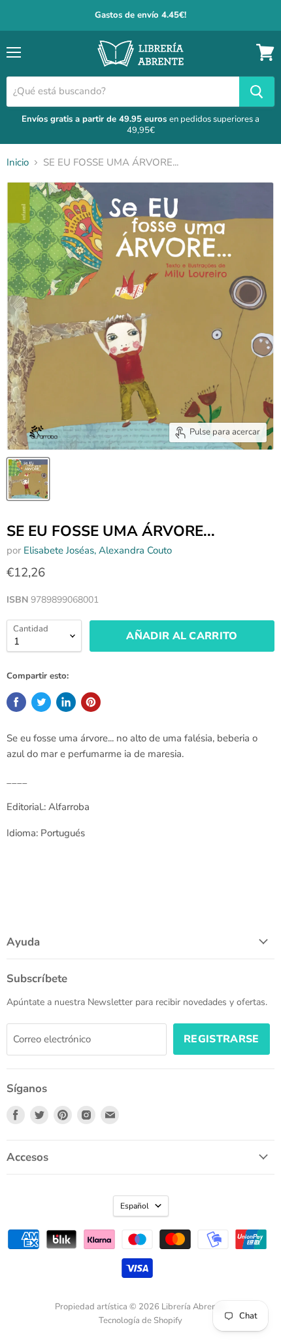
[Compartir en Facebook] (16, 702)
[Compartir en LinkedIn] (66, 702)
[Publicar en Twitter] (41, 702)
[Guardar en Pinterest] (91, 702)
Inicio (18, 162)
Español (134, 1206)
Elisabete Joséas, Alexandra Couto (98, 550)
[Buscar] (256, 92)
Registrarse (221, 1039)
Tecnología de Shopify (140, 1320)
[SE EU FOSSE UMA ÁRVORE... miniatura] (28, 479)
